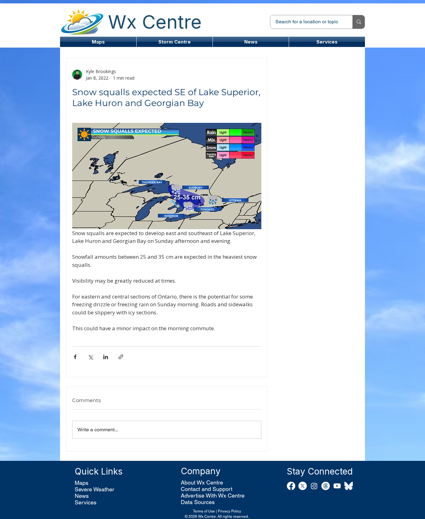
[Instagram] (314, 486)
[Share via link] (121, 357)
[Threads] (325, 486)
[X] (302, 486)
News (82, 496)
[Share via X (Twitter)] (90, 357)
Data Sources (198, 502)
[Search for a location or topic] (359, 22)
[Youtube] (337, 486)
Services (85, 502)
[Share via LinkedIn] (106, 357)
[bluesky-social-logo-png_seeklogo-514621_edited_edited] (348, 486)
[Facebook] (291, 486)
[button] (175, 42)
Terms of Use (204, 511)
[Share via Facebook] (75, 357)
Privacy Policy (229, 511)
